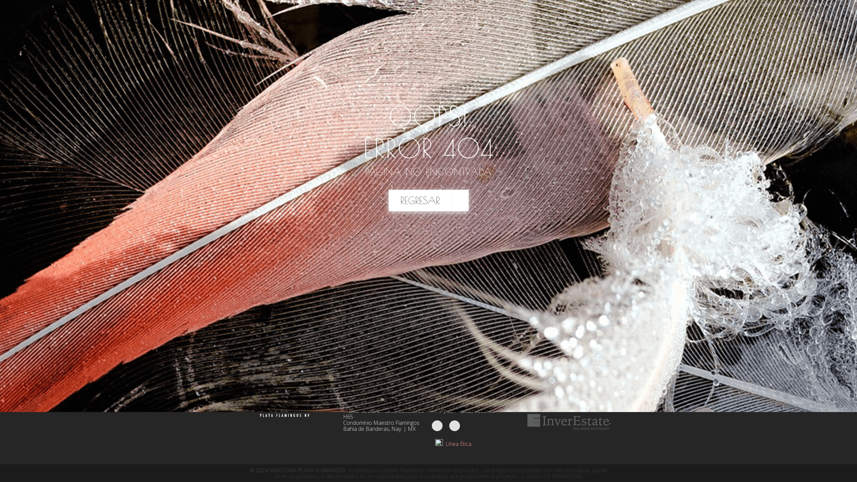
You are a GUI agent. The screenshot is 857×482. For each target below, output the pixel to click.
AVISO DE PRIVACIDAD (555, 476)
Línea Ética (457, 444)
